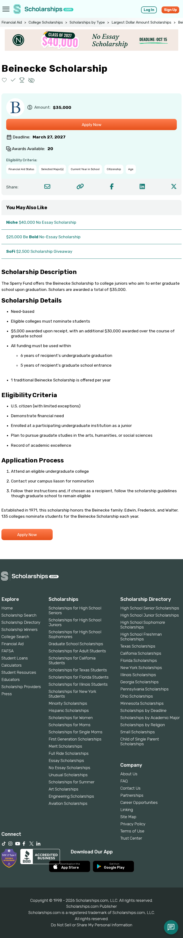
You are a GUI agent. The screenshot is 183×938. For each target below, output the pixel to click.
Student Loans (14, 658)
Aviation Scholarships (68, 803)
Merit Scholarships (65, 746)
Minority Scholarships (68, 703)
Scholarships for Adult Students (77, 651)
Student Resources (18, 672)
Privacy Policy (132, 823)
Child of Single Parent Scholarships (139, 741)
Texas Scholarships (137, 646)
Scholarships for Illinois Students (78, 684)
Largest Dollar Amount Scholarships (141, 22)
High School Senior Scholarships (149, 608)
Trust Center (131, 838)
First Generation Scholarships (75, 739)
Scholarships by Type (87, 22)
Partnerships (131, 795)
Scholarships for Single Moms (75, 732)
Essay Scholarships (66, 760)
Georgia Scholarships (139, 681)
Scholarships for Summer (71, 782)
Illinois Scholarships (138, 674)
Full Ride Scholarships (69, 753)
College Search (15, 636)
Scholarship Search (18, 615)
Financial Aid (11, 22)
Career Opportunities (139, 802)
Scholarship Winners (19, 629)
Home (7, 608)
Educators (10, 679)
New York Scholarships (141, 667)
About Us (128, 773)
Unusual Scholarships (68, 774)
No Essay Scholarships (69, 767)
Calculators (11, 665)
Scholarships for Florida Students (79, 677)
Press (6, 693)
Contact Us (130, 788)
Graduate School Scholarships (76, 643)
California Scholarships (140, 653)
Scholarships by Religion (142, 724)
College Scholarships (46, 22)
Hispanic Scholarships (69, 710)
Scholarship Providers (21, 686)
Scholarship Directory (20, 622)
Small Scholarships (137, 732)
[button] (4, 80)
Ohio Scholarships (136, 696)
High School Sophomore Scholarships (142, 624)
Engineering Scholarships (71, 796)
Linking (126, 809)
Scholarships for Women (71, 717)
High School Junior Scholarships (149, 615)
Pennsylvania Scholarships (144, 689)
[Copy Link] (80, 186)
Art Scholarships (63, 789)
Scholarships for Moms (70, 724)
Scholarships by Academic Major (150, 717)
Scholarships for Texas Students (78, 670)
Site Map (128, 816)
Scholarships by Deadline (143, 710)
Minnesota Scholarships (142, 703)
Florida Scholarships (138, 660)
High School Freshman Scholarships (141, 636)
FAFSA (7, 651)
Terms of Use (132, 831)
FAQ (124, 781)
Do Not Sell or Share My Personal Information (91, 925)
